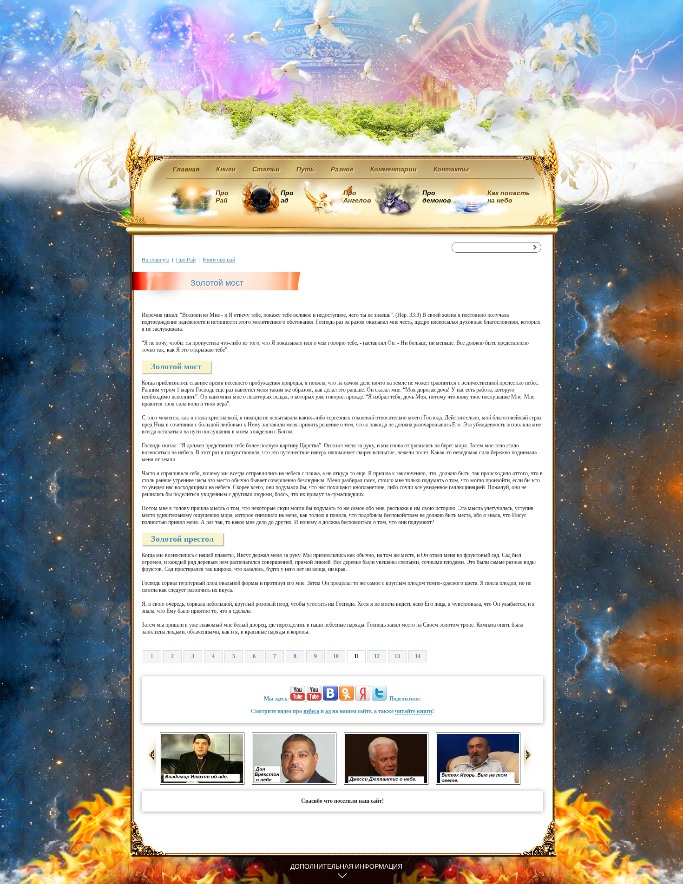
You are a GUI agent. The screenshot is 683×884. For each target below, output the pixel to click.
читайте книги (413, 711)
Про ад (286, 196)
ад (328, 711)
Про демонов (436, 196)
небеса (311, 711)
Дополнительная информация (346, 866)
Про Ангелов (357, 196)
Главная (186, 169)
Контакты (451, 169)
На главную (155, 259)
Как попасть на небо (508, 196)
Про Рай (222, 196)
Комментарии (393, 169)
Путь (305, 169)
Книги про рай (219, 259)
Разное (342, 169)
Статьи (266, 169)
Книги (226, 169)
